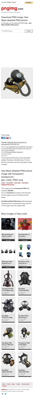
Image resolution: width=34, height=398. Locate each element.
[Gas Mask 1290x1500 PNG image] (24, 360)
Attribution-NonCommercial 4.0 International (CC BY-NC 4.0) (13, 143)
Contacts (4, 385)
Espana (14, 2)
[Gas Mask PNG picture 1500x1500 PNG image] (8, 333)
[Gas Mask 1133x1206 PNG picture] (24, 279)
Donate (18, 384)
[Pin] (7, 138)
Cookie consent (25, 384)
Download (8, 240)
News (13, 384)
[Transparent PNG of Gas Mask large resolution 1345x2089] (8, 278)
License (9, 384)
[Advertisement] (17, 51)
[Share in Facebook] (2, 138)
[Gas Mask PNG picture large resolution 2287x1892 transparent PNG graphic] (24, 306)
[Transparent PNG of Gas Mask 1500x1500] (24, 333)
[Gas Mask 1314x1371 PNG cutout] (8, 306)
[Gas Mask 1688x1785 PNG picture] (8, 360)
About (3, 384)
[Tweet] (10, 138)
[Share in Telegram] (5, 138)
